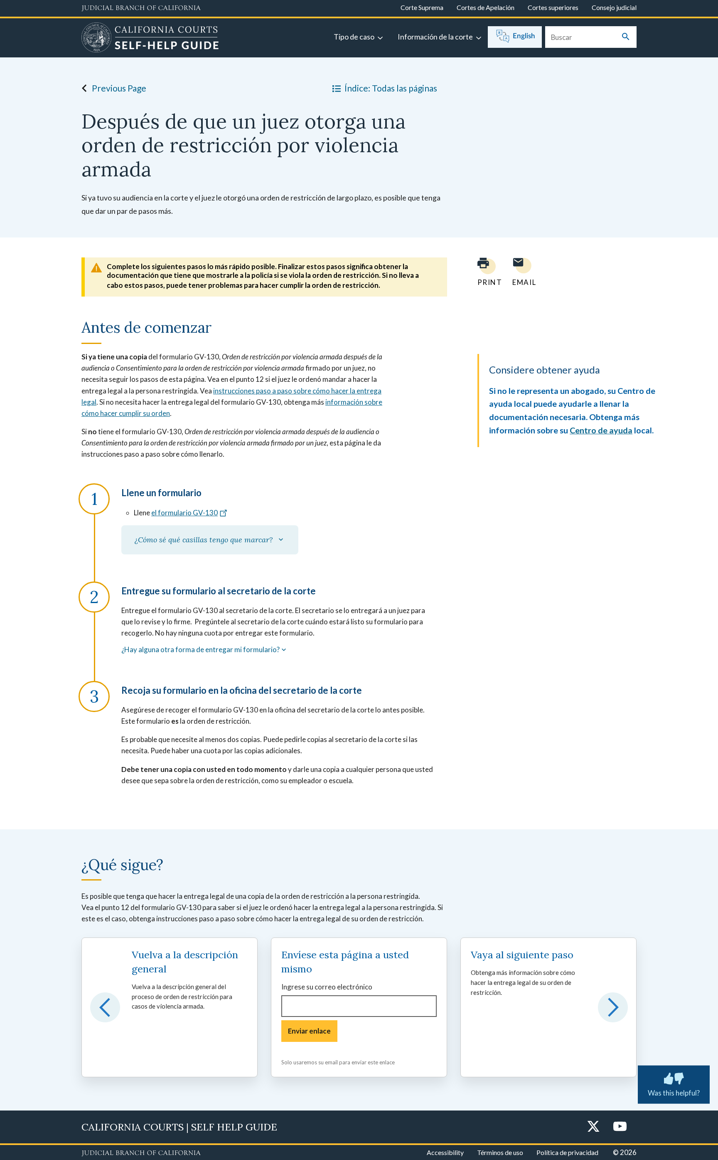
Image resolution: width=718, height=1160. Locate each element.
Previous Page (119, 88)
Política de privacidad (567, 1152)
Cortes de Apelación (485, 7)
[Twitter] (593, 1127)
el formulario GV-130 (184, 512)
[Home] (150, 38)
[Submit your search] (625, 37)
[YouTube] (620, 1127)
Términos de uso (500, 1152)
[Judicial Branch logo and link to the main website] (141, 8)
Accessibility (445, 1152)
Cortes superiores (553, 7)
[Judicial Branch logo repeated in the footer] (141, 1153)
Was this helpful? (674, 1092)
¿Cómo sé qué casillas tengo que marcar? (206, 539)
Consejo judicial (614, 7)
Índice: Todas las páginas (390, 88)
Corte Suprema (422, 7)
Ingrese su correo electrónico (326, 986)
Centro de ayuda (601, 430)
